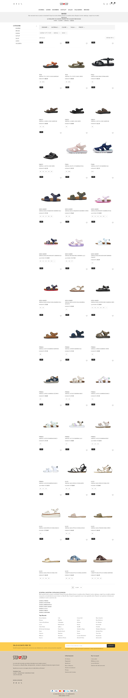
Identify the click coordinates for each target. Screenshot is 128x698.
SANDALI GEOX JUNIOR (45, 606)
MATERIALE (54, 27)
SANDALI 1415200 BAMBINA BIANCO (48, 483)
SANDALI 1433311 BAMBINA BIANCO (100, 393)
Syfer (67, 695)
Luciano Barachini (81, 635)
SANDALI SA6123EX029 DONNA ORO (100, 483)
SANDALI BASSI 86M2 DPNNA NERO (100, 76)
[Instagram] (16, 683)
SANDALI (66, 20)
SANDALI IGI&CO (43, 610)
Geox (40, 631)
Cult (59, 618)
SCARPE (61, 20)
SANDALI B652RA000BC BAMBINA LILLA (75, 255)
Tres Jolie (98, 633)
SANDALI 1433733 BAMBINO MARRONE (49, 349)
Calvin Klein (42, 626)
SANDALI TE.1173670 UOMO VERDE (74, 76)
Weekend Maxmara (101, 629)
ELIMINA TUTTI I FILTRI (45, 33)
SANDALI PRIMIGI (43, 601)
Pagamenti (67, 661)
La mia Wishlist (95, 663)
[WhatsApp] (19, 683)
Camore (41, 633)
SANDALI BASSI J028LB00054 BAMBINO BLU (50, 211)
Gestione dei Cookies (70, 672)
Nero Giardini (99, 618)
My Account (95, 656)
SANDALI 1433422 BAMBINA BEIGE (73, 393)
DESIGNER (44, 27)
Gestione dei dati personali (98, 665)
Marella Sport (61, 631)
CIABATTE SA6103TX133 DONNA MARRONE (102, 573)
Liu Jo (40, 624)
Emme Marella (42, 618)
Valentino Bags (81, 629)
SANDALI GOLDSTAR (44, 602)
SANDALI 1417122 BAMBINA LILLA (73, 438)
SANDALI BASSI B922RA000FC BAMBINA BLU (50, 255)
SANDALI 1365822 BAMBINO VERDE (100, 349)
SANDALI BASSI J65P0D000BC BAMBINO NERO (102, 302)
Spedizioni (67, 663)
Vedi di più (64, 17)
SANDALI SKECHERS (44, 612)
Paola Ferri (60, 629)
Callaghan (60, 622)
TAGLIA (73, 27)
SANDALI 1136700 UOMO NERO (47, 166)
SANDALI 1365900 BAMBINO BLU (73, 349)
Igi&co (59, 626)
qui (102, 648)
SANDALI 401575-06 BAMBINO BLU (100, 166)
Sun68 (78, 626)
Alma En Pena (80, 637)
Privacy (67, 670)
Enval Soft (98, 624)
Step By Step (66, 596)
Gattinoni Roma (62, 637)
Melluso (41, 635)
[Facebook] (14, 683)
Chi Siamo (67, 659)
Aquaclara (98, 635)
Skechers (60, 633)
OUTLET (63, 10)
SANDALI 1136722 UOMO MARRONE (100, 121)
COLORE (64, 27)
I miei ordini (94, 659)
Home (55, 20)
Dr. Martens (99, 622)
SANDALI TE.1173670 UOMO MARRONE (49, 76)
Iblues (78, 624)
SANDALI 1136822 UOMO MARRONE (48, 121)
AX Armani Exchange (44, 629)
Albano (79, 622)
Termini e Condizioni (70, 667)
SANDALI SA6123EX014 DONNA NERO (74, 483)
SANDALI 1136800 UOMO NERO (73, 121)
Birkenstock (61, 624)
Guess (78, 633)
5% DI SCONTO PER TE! (22, 645)
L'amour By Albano (44, 622)
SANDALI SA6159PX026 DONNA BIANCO (49, 528)
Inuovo (41, 637)
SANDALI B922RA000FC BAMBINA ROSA (101, 211)
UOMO (48, 10)
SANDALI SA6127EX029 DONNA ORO (48, 573)
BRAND (86, 10)
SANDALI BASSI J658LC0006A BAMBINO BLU (50, 302)
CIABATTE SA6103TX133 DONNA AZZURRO (75, 573)
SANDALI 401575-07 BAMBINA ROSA (74, 166)
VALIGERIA (78, 10)
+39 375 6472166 (17, 674)
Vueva (78, 631)
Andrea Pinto (99, 631)
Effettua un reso (95, 661)
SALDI (70, 10)
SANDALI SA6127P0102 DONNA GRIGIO (75, 528)
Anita (78, 620)
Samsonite (98, 637)
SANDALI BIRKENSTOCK (45, 604)
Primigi (41, 620)
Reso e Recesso (69, 665)
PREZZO (81, 27)
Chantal (98, 626)
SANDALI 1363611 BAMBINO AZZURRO (49, 393)
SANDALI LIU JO (43, 608)
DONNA (41, 10)
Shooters (60, 635)
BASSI (72, 20)
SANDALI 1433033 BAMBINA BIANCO (48, 438)
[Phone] (21, 683)
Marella (60, 620)
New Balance (99, 620)
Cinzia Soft (79, 618)
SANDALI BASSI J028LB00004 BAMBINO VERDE (76, 211)
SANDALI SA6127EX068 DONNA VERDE (100, 528)
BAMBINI (55, 10)
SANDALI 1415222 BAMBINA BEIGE (99, 438)
